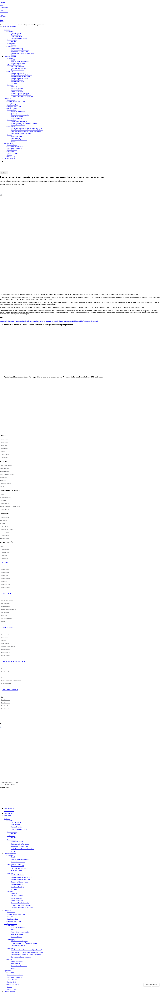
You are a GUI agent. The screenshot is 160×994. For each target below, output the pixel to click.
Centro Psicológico (13, 984)
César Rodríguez (26, 321)
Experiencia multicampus (14, 977)
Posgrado (14, 893)
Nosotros (10, 820)
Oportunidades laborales (5, 483)
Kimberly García (58, 321)
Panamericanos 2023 (69, 321)
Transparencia (3, 500)
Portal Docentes (8, 813)
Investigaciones (11, 925)
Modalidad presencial (17, 866)
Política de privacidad (4, 509)
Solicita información (9, 991)
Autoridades (11, 836)
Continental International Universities (22, 908)
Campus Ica (2, 451)
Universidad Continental (90, 321)
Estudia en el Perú (12, 919)
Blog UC (2, 2)
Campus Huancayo (4, 448)
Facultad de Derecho (17, 884)
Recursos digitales (16, 937)
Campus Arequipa (4, 439)
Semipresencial (3, 520)
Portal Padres (7, 815)
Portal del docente (4, 558)
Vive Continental (3, 477)
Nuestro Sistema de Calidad (19, 829)
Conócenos (7, 819)
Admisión (10, 855)
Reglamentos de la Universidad (20, 844)
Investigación (3, 480)
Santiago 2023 (79, 321)
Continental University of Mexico (21, 905)
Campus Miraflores (4, 457)
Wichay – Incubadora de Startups (7, 474)
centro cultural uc (17, 321)
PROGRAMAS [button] (7, 628)
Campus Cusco (3, 445)
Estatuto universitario (17, 841)
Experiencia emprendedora (15, 975)
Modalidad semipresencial (18, 868)
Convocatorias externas (18, 945)
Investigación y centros (10, 924)
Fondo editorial (15, 963)
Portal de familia (3, 555)
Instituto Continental (4, 538)
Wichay (13, 968)
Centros (9, 959)
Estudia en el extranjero (14, 921)
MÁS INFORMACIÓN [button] (10, 690)
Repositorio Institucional (5, 497)
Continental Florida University (6, 529)
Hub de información (4, 468)
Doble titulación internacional (16, 914)
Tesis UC (14, 929)
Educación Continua (17, 895)
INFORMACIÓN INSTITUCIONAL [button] (14, 662)
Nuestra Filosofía (16, 824)
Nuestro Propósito (16, 827)
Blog (2, 697)
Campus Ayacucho (4, 442)
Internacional (7, 910)
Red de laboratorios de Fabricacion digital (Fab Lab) (26, 950)
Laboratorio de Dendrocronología (21, 957)
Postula (13, 857)
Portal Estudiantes (9, 811)
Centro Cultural (11, 989)
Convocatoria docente (4, 503)
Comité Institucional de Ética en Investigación (24, 943)
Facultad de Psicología (17, 887)
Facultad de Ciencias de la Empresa (21, 877)
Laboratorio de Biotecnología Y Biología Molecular (26, 954)
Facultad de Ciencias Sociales (19, 882)
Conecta (2, 494)
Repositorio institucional (18, 927)
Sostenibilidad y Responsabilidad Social (22, 849)
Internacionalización (4, 471)
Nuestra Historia (16, 822)
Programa (10, 891)
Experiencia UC (8, 970)
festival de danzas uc (47, 321)
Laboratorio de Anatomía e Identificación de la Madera (27, 952)
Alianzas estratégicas (17, 934)
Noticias (3, 173)
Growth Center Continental (6, 465)
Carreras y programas (10, 853)
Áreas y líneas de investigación (20, 932)
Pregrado (10, 873)
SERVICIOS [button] (6, 593)
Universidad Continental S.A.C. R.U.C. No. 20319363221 (9, 783)
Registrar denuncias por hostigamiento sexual (10, 506)
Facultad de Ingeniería (17, 875)
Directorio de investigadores (19, 941)
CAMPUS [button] (5, 562)
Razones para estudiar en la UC (20, 859)
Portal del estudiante (4, 552)
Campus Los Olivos (4, 454)
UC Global (10, 916)
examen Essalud (36, 321)
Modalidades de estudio (14, 864)
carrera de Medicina (6, 321)
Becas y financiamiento (18, 862)
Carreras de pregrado (4, 517)
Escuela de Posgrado (4, 532)
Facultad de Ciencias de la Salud (20, 879)
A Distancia (2, 523)
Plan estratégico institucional (19, 846)
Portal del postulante (4, 549)
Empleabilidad (11, 982)
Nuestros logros (12, 832)
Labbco (9, 987)
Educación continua (4, 535)
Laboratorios (11, 948)
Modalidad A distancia (17, 870)
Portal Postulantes (9, 808)
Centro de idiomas (4, 526)
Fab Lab (2, 486)
